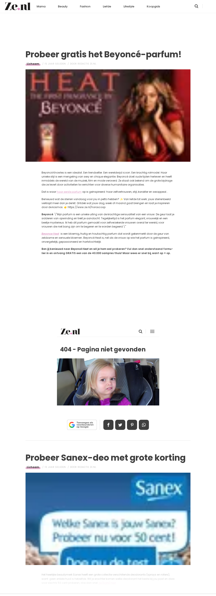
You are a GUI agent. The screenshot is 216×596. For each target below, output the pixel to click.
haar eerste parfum (69, 192)
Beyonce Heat (50, 233)
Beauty (63, 6)
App (144, 425)
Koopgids (153, 6)
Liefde (107, 6)
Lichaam (33, 64)
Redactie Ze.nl (87, 63)
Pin (132, 425)
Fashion (85, 6)
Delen (108, 425)
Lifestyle (129, 6)
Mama (41, 6)
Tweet (120, 425)
